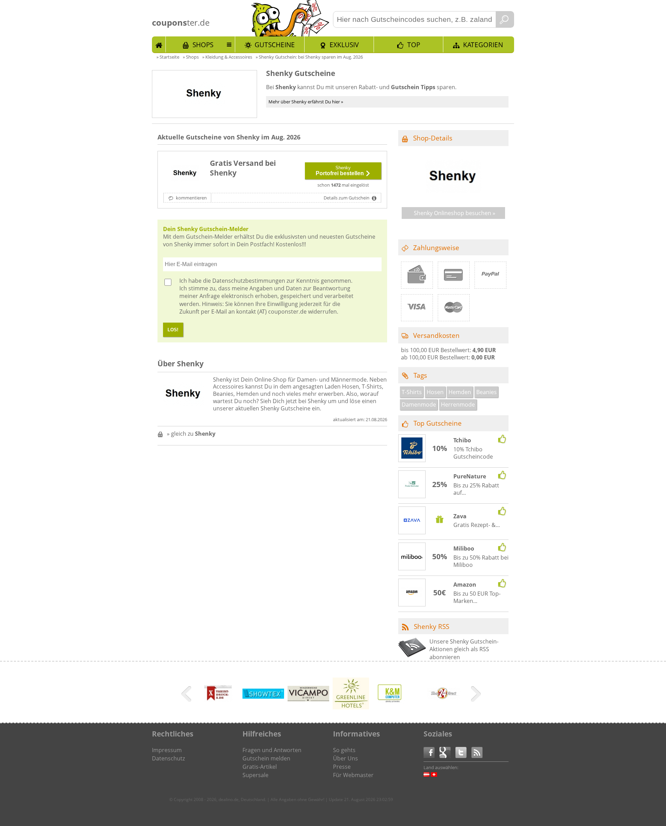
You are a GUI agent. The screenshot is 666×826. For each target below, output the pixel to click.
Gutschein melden (266, 758)
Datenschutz (168, 758)
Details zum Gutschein (347, 198)
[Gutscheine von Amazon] (412, 593)
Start (159, 44)
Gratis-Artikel (259, 766)
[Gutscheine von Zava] (412, 521)
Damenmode (419, 404)
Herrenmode (458, 404)
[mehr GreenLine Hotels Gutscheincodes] (351, 707)
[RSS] (477, 752)
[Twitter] (463, 752)
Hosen (435, 392)
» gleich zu (191, 433)
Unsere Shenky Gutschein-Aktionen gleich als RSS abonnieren (463, 649)
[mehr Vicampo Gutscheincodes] (308, 699)
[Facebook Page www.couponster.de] (431, 752)
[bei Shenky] (185, 173)
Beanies (486, 392)
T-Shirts (412, 392)
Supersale (255, 775)
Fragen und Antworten (271, 750)
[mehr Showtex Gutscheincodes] (263, 696)
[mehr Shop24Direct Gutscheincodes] (443, 705)
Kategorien (483, 44)
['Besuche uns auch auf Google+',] (447, 752)
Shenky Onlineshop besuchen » (454, 213)
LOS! (173, 329)
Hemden (460, 392)
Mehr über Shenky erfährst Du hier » (305, 102)
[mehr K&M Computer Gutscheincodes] (391, 702)
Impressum (167, 750)
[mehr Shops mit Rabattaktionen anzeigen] (187, 695)
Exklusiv (344, 44)
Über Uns (345, 758)
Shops (203, 44)
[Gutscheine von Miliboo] (412, 557)
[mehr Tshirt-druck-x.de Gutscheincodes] (218, 705)
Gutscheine (275, 44)
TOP (413, 44)
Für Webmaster (353, 775)
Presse (342, 766)
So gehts (344, 750)
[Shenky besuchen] (453, 197)
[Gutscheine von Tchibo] (412, 448)
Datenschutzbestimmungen (248, 280)
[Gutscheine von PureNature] (412, 485)
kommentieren (191, 198)
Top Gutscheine (437, 423)
